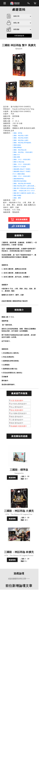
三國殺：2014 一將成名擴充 (21, 176)
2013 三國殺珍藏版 (18, 174)
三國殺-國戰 (16, 157)
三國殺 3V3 (16, 154)
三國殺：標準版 (17, 133)
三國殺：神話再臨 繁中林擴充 (21, 183)
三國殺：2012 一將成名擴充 (21, 159)
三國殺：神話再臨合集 (19, 150)
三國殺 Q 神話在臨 (18, 162)
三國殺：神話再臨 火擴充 (20, 135)
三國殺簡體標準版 (18, 178)
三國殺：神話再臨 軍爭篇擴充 (21, 142)
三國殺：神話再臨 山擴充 (20, 140)
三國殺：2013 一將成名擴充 (21, 164)
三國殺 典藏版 (16, 195)
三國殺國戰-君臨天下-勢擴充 (21, 171)
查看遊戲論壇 (19, 35)
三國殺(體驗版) (17, 147)
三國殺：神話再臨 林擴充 (20, 138)
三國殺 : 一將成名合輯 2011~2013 (23, 190)
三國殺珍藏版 (16, 145)
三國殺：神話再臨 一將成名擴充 (22, 152)
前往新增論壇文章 (19, 585)
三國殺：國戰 (16, 198)
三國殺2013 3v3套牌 (19, 166)
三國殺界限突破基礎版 (19, 181)
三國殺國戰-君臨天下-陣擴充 (21, 169)
